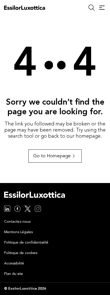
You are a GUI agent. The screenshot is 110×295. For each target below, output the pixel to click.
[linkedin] (7, 210)
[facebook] (17, 210)
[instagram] (38, 210)
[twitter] (28, 210)
